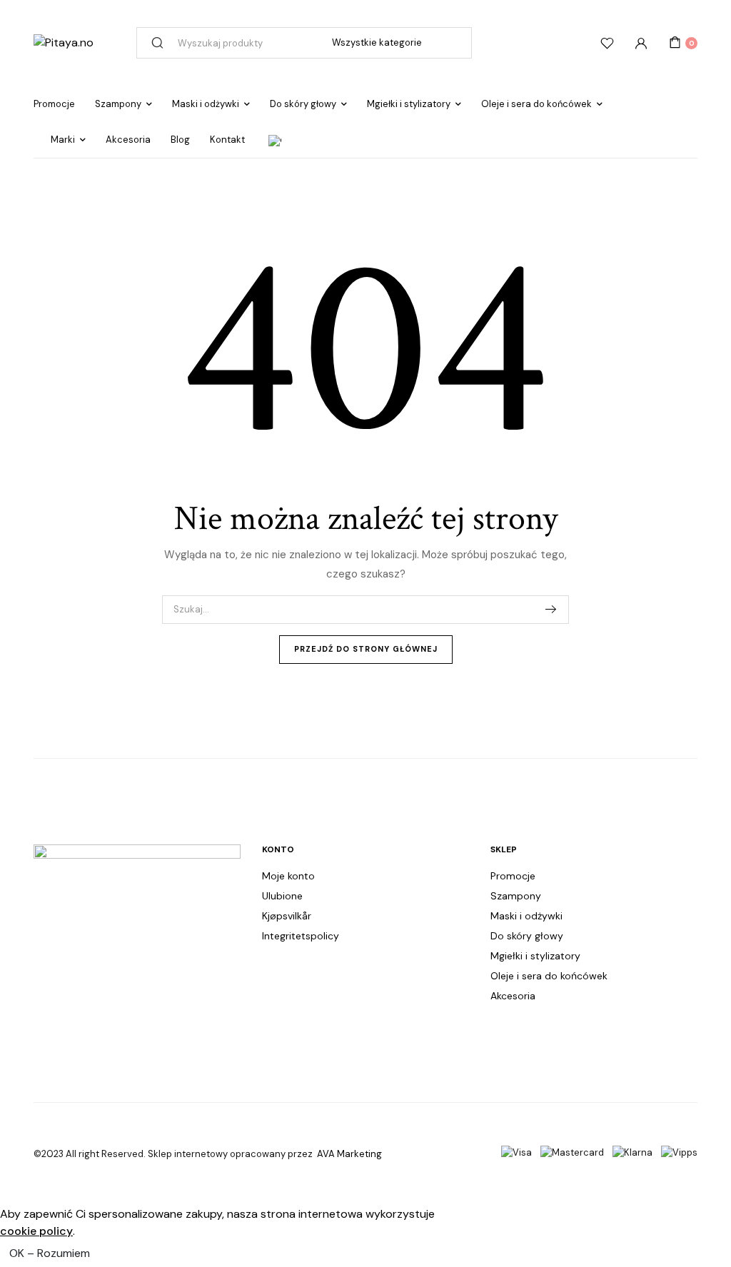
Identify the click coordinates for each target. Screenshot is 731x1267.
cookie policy (36, 1230)
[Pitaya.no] (64, 42)
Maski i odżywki (205, 104)
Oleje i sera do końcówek (536, 104)
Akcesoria (128, 139)
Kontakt (227, 139)
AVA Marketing (349, 1154)
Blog (180, 139)
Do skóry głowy (303, 104)
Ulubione (282, 895)
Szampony (118, 104)
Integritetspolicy (300, 935)
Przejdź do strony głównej (366, 649)
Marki (63, 139)
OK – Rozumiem (49, 1253)
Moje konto (288, 875)
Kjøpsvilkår (286, 915)
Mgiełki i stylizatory (408, 104)
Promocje (54, 104)
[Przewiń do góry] (708, 1210)
